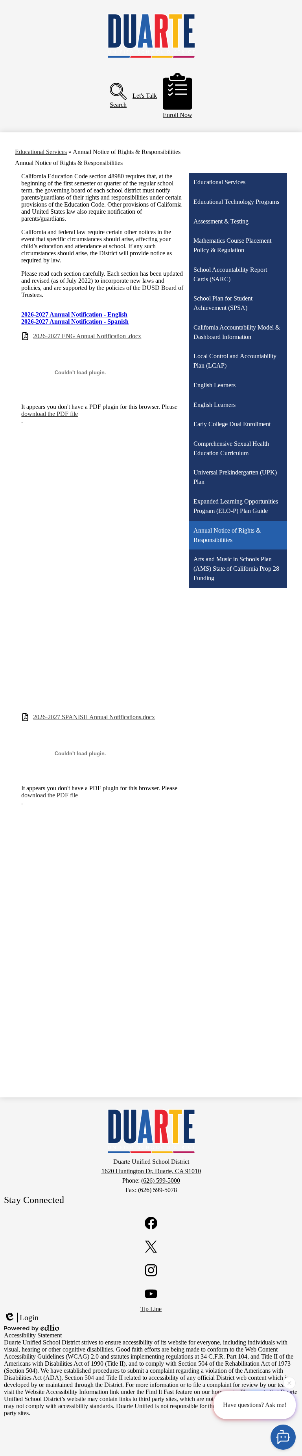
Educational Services (41, 151)
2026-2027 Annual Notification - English (74, 314)
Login (29, 1317)
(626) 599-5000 (160, 1180)
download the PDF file (49, 413)
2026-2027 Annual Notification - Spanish (75, 321)
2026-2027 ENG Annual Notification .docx (87, 336)
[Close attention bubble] (289, 1382)
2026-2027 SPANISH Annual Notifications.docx (94, 717)
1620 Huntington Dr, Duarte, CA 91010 (151, 1171)
